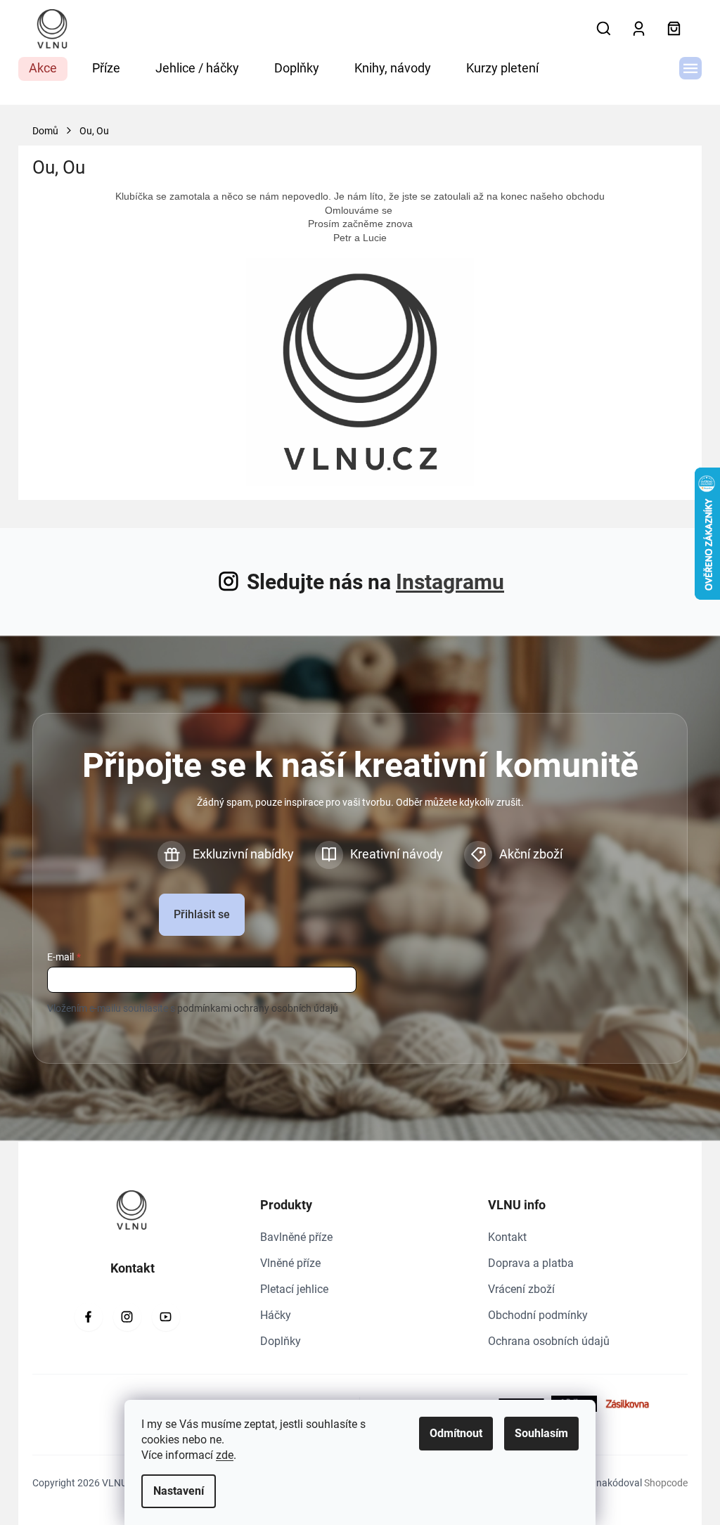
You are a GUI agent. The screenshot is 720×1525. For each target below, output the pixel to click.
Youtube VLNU (166, 1317)
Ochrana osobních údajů (549, 1341)
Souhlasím (541, 1433)
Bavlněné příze (296, 1237)
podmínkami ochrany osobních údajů (257, 1008)
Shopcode (666, 1482)
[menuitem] (43, 69)
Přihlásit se (202, 914)
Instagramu (450, 582)
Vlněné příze (290, 1263)
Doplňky (280, 1341)
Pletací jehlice (294, 1289)
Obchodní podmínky (538, 1315)
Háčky (275, 1315)
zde (224, 1455)
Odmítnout (456, 1433)
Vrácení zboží (521, 1289)
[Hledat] (603, 29)
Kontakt (507, 1237)
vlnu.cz (127, 1317)
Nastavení (178, 1491)
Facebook (89, 1317)
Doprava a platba (531, 1263)
